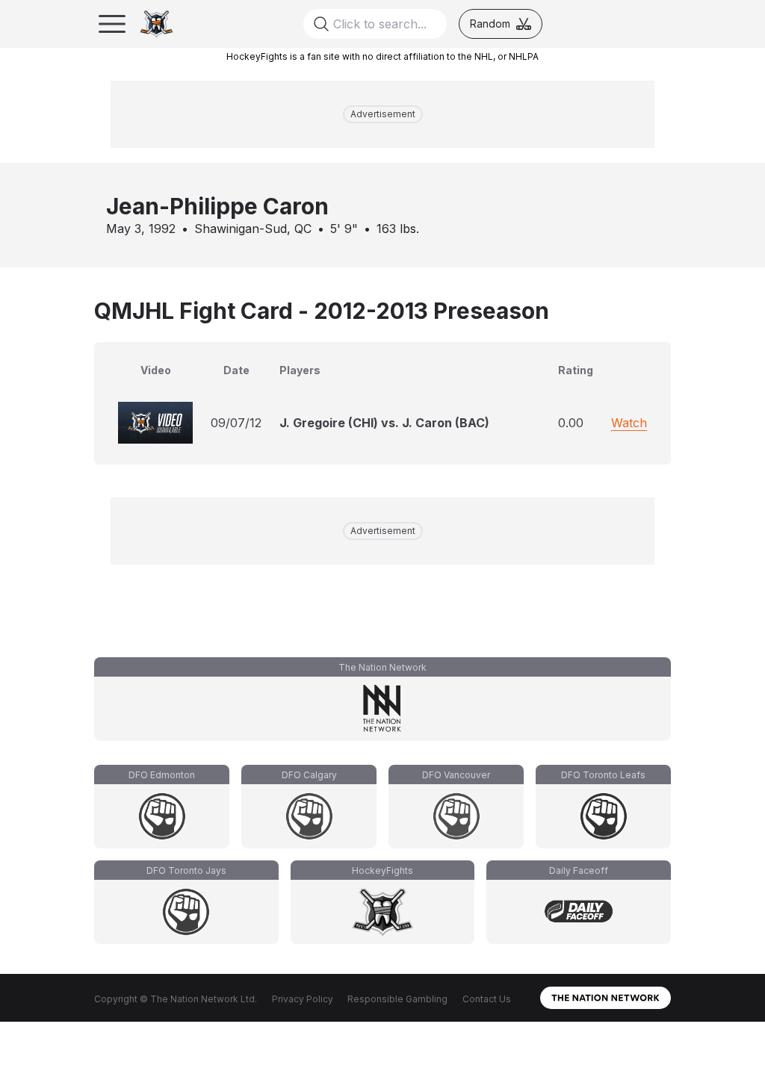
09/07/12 (236, 422)
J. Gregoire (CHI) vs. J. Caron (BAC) (384, 422)
